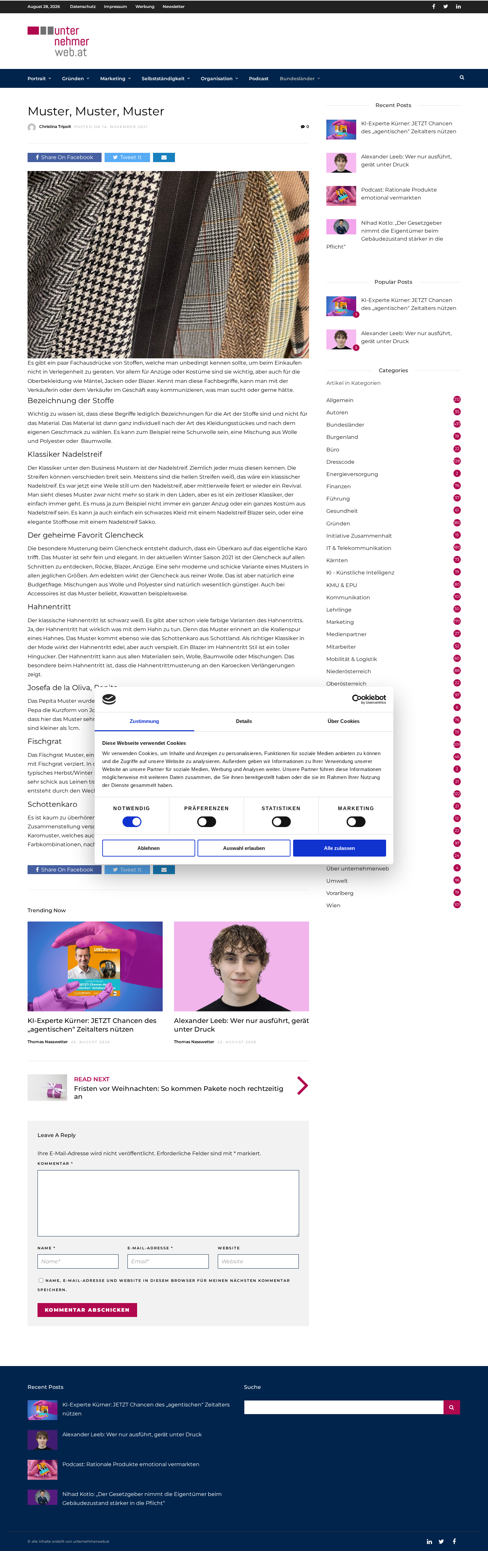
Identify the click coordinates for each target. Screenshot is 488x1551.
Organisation (217, 79)
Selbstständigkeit (163, 79)
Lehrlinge (339, 610)
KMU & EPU (341, 585)
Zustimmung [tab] (144, 721)
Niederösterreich (348, 671)
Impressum (115, 6)
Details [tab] (244, 721)
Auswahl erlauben (244, 848)
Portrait (37, 79)
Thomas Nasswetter (48, 1041)
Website (229, 1248)
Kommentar (55, 1163)
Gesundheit (342, 511)
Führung (338, 499)
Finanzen (338, 486)
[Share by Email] (164, 157)
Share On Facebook (67, 157)
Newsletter (174, 6)
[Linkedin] (458, 6)
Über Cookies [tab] (344, 721)
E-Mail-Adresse (150, 1248)
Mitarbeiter (341, 647)
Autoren (337, 412)
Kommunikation (348, 597)
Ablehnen (148, 848)
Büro (332, 450)
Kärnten (337, 560)
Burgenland (342, 437)
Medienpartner (346, 634)
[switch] (206, 821)
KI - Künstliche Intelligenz (360, 572)
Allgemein (340, 400)
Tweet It (131, 157)
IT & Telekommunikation (358, 548)
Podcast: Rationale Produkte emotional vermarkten (131, 1464)
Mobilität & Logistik (351, 659)
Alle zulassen (339, 848)
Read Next (92, 1079)
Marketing (112, 79)
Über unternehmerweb (357, 868)
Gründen (73, 79)
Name (47, 1248)
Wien (333, 905)
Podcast (259, 79)
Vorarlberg (340, 893)
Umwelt (337, 881)
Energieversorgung (352, 474)
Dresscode (340, 462)
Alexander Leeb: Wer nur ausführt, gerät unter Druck (132, 1434)
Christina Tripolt (55, 126)
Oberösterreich (346, 684)
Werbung (144, 6)
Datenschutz (83, 6)
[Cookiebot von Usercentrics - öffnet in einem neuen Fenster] (357, 699)
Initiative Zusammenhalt (359, 536)
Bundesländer (297, 79)
